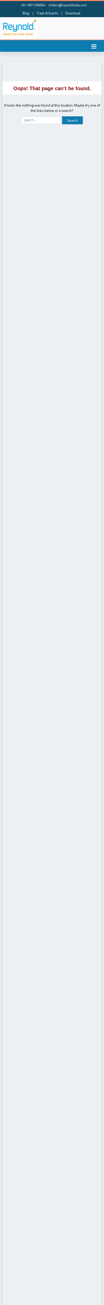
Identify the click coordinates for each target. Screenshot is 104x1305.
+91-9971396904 (32, 5)
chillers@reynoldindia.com (67, 5)
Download (72, 13)
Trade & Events (47, 13)
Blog (25, 13)
